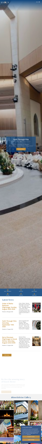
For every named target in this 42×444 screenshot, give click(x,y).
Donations (21, 295)
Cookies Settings (31, 439)
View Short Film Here (6, 390)
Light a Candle (34, 291)
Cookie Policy (28, 434)
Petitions (7, 295)
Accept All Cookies (31, 436)
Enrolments (7, 291)
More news (6, 355)
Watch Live (21, 291)
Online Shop (34, 295)
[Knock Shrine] (5, 2)
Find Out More (21, 149)
